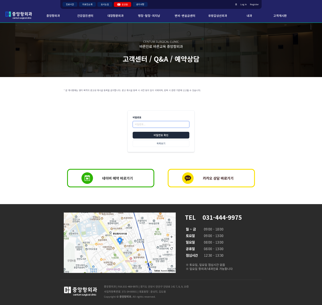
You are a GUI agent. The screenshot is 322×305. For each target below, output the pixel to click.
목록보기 (161, 143)
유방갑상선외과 (217, 15)
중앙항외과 (52, 15)
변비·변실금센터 (185, 15)
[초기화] (171, 248)
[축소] (171, 242)
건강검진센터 (85, 15)
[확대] (171, 236)
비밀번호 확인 (161, 135)
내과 (249, 15)
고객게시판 (280, 15)
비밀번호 (137, 117)
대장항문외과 (116, 15)
